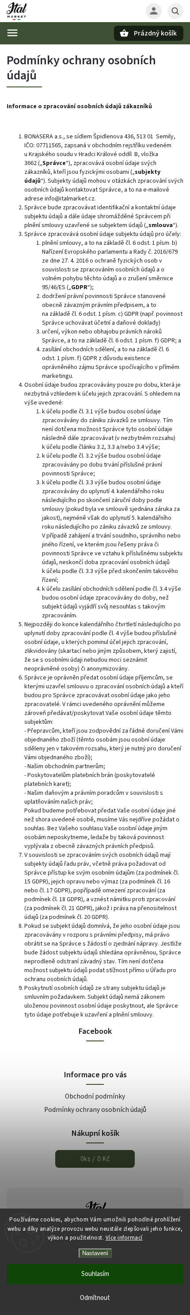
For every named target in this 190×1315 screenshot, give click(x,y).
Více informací (124, 1238)
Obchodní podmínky (95, 1096)
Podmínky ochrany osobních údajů (95, 1110)
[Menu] (12, 32)
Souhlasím (95, 1274)
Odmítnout (95, 1298)
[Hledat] (175, 11)
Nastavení (95, 1253)
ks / (95, 1159)
